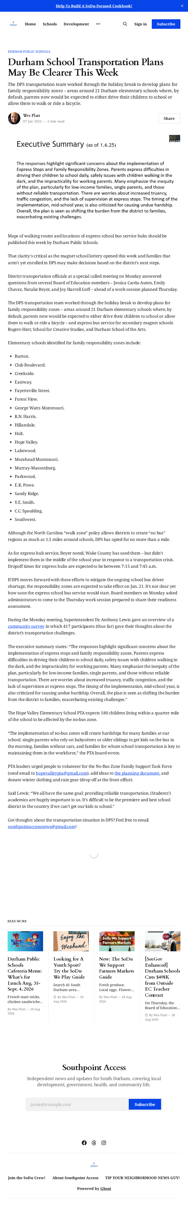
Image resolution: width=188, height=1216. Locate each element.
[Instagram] (103, 1142)
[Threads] (94, 1142)
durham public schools (29, 51)
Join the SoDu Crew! (27, 1177)
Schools (50, 23)
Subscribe (166, 23)
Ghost (105, 1188)
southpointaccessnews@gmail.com (41, 826)
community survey (26, 626)
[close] (182, 6)
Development (76, 23)
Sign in (140, 23)
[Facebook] (84, 1142)
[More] (98, 24)
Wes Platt (31, 115)
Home (30, 23)
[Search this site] (125, 24)
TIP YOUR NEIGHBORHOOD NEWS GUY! (142, 1177)
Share (169, 118)
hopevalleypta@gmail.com (61, 773)
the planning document (137, 773)
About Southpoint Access (75, 1177)
